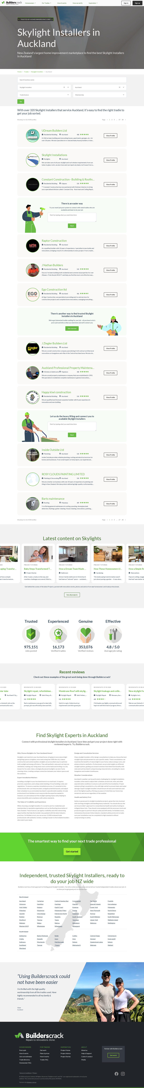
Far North (93, 901)
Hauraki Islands (95, 904)
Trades (26, 72)
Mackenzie (41, 942)
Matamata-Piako (60, 910)
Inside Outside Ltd (53, 449)
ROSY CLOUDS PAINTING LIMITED (63, 474)
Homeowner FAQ (25, 1063)
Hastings (58, 904)
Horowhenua (112, 904)
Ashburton (22, 936)
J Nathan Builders (52, 265)
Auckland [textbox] (78, 87)
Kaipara (39, 907)
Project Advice (66, 1053)
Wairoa (57, 923)
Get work (43, 1050)
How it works (61, 3)
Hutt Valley (23, 907)
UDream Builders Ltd (54, 130)
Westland (22, 948)
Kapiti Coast (59, 907)
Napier (74, 910)
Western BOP (24, 926)
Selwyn (110, 942)
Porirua (92, 914)
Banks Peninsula (42, 936)
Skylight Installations (54, 155)
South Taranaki (77, 917)
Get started (72, 328)
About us (84, 1050)
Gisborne (22, 904)
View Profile (110, 136)
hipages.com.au (31, 1082)
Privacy (35, 1073)
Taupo (57, 920)
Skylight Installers (37, 72)
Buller (57, 936)
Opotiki (22, 914)
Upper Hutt (94, 920)
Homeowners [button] (29, 3)
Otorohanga (41, 914)
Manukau (22, 910)
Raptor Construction (54, 240)
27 (119, 119)
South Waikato (95, 917)
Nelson (74, 942)
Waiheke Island (113, 920)
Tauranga (75, 920)
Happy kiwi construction (56, 392)
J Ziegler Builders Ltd (54, 343)
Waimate (93, 945)
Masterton (40, 910)
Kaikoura (22, 942)
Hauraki (75, 904)
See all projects (72, 595)
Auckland (22, 901)
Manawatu (111, 907)
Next (72, 226)
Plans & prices (44, 1053)
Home (19, 72)
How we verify (77, 3)
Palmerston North (61, 914)
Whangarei (76, 926)
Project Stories (66, 1056)
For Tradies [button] (46, 3)
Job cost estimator (25, 1056)
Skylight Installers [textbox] (26, 87)
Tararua (39, 920)
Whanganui (58, 926)
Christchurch (112, 936)
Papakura (75, 914)
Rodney (21, 917)
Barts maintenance (53, 498)
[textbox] (42, 95)
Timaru (57, 945)
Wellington (111, 923)
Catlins (74, 936)
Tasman (39, 945)
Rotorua (40, 917)
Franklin (110, 901)
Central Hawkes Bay (61, 901)
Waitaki (110, 945)
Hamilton (40, 904)
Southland (22, 945)
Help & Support (86, 1053)
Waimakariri (76, 945)
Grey (74, 939)
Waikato (22, 923)
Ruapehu (57, 917)
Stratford (22, 920)
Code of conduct (86, 1056)
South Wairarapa (113, 917)
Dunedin (40, 939)
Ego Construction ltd (54, 289)
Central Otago (95, 936)
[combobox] (44, 87)
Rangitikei (111, 914)
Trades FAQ (44, 1060)
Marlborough (59, 942)
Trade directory (24, 1060)
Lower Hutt (94, 907)
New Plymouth (95, 910)
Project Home (65, 1050)
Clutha (21, 939)
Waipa (39, 923)
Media (83, 1060)
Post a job (22, 1050)
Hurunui (93, 939)
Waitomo (93, 923)
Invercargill (111, 939)
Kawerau (75, 907)
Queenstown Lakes (96, 942)
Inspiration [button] (92, 3)
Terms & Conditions (25, 1073)
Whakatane (41, 926)
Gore (56, 939)
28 (122, 119)
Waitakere (75, 923)
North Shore (112, 910)
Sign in (126, 3)
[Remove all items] (64, 87)
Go (21, 101)
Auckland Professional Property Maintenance (69, 367)
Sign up (137, 3)
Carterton (40, 901)
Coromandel (76, 901)
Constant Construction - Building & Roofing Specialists (74, 179)
